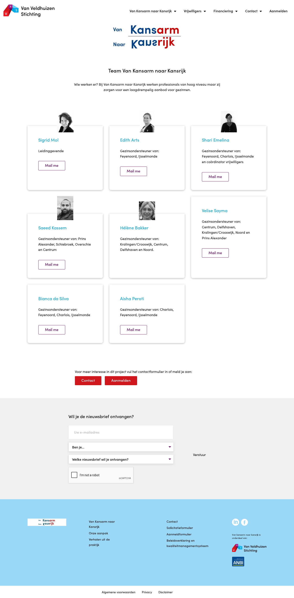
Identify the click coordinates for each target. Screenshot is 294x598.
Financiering (223, 10)
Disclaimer (165, 592)
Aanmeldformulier (179, 534)
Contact (251, 10)
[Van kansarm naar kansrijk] (29, 11)
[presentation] (101, 475)
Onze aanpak (98, 533)
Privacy (147, 592)
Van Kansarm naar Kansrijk (151, 10)
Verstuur (199, 454)
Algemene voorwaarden (118, 592)
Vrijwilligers (192, 10)
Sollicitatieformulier (180, 527)
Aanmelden (278, 10)
